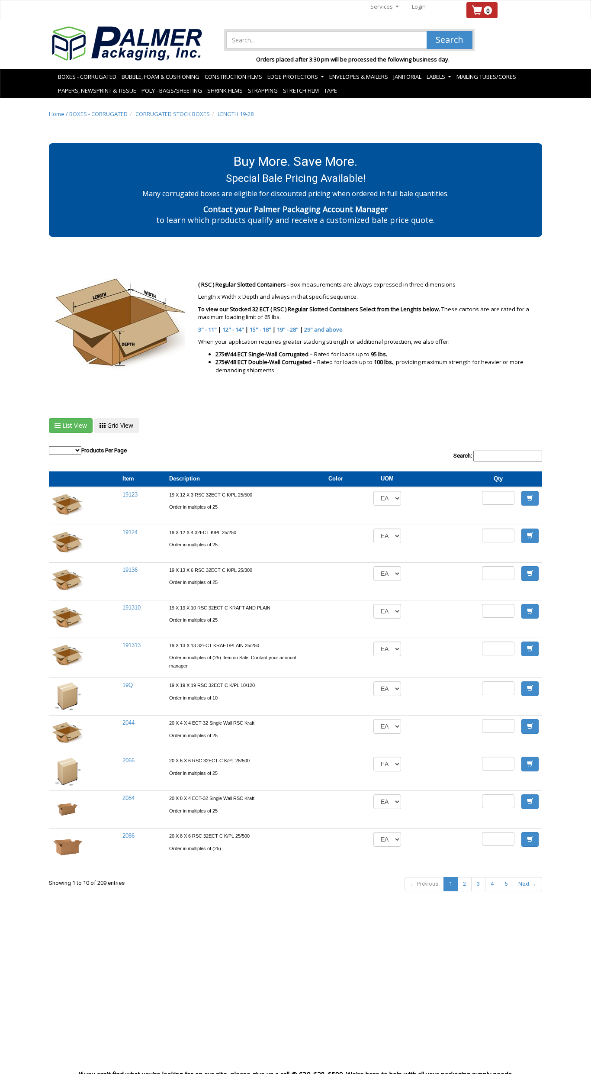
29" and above (323, 329)
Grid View (119, 425)
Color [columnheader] (335, 478)
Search (449, 39)
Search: (463, 455)
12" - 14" (233, 329)
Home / (59, 114)
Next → (527, 883)
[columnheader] (442, 479)
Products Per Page (104, 450)
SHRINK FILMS (225, 90)
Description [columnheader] (184, 478)
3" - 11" (207, 329)
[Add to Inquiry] (530, 498)
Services (384, 7)
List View (74, 425)
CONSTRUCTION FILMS (233, 77)
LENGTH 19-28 (236, 114)
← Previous (424, 883)
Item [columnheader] (128, 478)
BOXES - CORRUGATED (98, 114)
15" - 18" (260, 329)
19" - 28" (288, 329)
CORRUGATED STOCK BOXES (172, 114)
